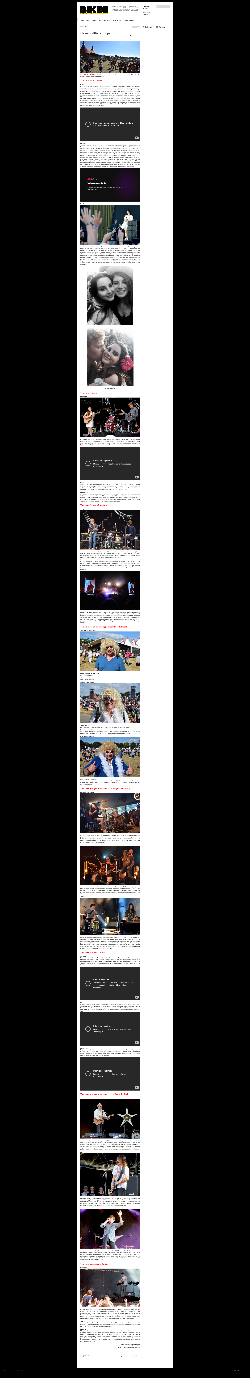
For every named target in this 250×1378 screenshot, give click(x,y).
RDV (87, 20)
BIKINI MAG (10, 1370)
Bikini (83, 36)
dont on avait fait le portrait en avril (90, 555)
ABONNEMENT (129, 20)
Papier (94, 20)
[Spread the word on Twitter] (135, 27)
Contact (145, 14)
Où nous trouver (145, 9)
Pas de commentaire (135, 35)
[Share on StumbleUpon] (139, 27)
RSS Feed (148, 27)
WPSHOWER (243, 1370)
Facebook (162, 27)
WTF (100, 20)
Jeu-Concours (117, 20)
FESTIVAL (107, 20)
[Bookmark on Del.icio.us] (137, 27)
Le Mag (81, 20)
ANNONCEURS (146, 12)
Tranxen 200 (85, 1051)
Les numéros (146, 6)
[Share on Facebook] (133, 27)
